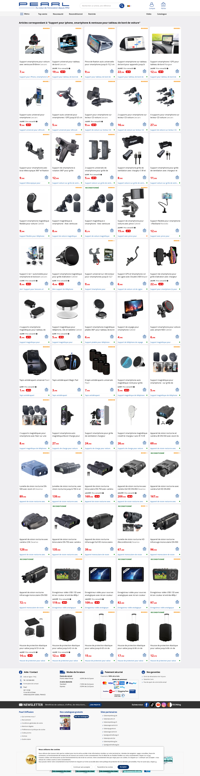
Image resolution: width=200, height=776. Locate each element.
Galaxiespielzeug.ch (110, 722)
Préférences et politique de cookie (33, 729)
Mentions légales (27, 726)
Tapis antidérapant (27, 395)
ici (156, 762)
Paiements (110, 676)
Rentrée (92, 14)
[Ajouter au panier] (46, 71)
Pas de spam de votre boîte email (155, 682)
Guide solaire (26, 739)
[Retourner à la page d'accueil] (44, 6)
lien (149, 755)
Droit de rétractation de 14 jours (155, 676)
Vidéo (148, 14)
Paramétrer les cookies (105, 767)
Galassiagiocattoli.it (110, 732)
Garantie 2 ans (148, 679)
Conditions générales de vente (32, 723)
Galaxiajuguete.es (110, 728)
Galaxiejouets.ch (109, 719)
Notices (24, 736)
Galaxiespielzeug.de (110, 715)
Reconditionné (76, 14)
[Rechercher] (121, 5)
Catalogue (162, 14)
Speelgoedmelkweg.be (111, 745)
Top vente (42, 14)
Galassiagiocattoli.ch (111, 725)
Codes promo (26, 733)
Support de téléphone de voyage (130, 342)
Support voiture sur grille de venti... (66, 183)
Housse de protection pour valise (32, 661)
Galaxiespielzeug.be (110, 741)
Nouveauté (58, 14)
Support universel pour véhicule (32, 130)
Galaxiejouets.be (109, 738)
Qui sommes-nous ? (29, 717)
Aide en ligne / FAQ (29, 677)
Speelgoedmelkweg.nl (111, 735)
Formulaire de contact (31, 684)
